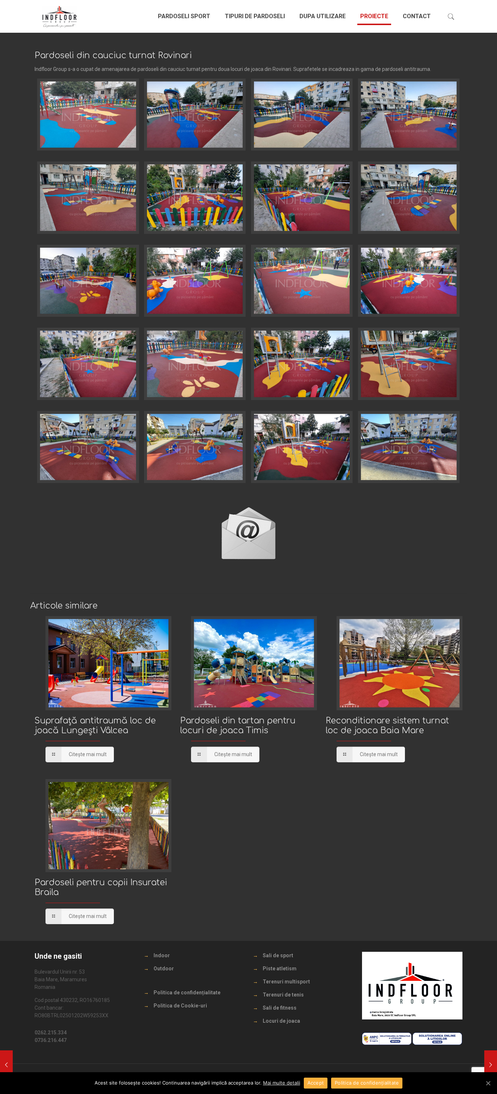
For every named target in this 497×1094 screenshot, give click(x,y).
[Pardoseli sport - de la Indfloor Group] (59, 16)
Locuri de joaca (281, 1021)
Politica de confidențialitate (187, 992)
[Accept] (488, 1083)
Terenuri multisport (286, 982)
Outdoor (164, 968)
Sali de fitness (280, 1008)
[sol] (437, 1043)
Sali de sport (278, 955)
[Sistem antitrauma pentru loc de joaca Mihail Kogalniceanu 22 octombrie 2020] (6, 1064)
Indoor (162, 955)
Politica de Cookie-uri (180, 1006)
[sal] (386, 1043)
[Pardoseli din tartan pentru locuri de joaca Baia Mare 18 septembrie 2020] (490, 1064)
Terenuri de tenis (283, 995)
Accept (315, 1083)
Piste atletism (280, 968)
